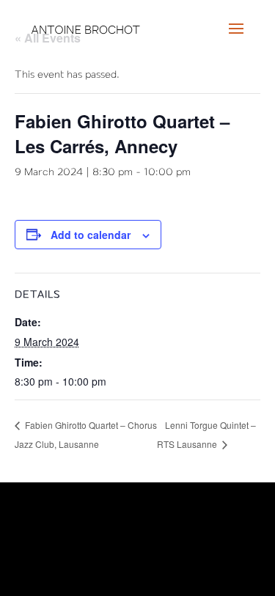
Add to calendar (91, 234)
